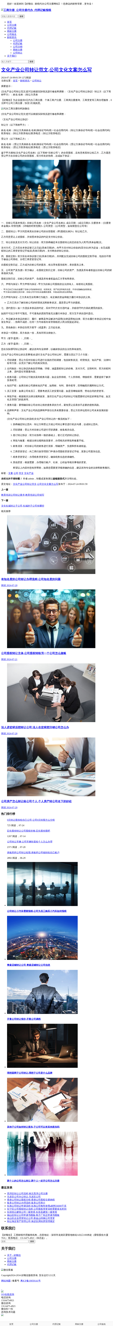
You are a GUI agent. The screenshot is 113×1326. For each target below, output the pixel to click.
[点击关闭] (1, 1288)
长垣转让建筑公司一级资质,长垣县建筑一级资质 (32, 1212)
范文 (21, 473)
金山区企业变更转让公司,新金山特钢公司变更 (31, 1218)
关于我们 (11, 56)
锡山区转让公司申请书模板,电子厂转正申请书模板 (33, 1215)
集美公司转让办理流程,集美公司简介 (26, 1203)
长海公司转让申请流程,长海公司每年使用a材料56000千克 (36, 1206)
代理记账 (11, 28)
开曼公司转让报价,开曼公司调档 (24, 1019)
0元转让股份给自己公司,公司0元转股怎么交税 (31, 820)
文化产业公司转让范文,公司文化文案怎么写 (46, 69)
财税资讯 (11, 37)
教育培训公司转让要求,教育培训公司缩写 (22, 495)
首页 (9, 22)
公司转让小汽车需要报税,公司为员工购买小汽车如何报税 (37, 911)
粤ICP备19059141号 (30, 1280)
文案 (10, 473)
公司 (16, 473)
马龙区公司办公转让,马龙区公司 (24, 1196)
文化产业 (29, 473)
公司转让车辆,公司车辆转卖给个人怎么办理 (29, 841)
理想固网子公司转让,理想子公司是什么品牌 (29, 1073)
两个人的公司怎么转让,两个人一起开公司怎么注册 (33, 1180)
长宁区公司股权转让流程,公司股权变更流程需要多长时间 (37, 1209)
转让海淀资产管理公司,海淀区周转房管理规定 (31, 1221)
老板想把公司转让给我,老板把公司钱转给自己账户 (33, 852)
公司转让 (17, 53)
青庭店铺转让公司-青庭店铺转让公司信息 (28, 965)
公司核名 (11, 34)
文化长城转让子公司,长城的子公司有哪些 (22, 506)
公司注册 (11, 25)
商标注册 (11, 31)
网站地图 (6, 1280)
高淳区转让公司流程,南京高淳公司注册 (27, 1193)
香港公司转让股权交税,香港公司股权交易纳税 (31, 1199)
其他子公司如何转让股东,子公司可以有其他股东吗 (33, 1127)
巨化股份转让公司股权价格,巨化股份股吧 (28, 831)
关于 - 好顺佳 (14, 1255)
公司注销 (17, 46)
